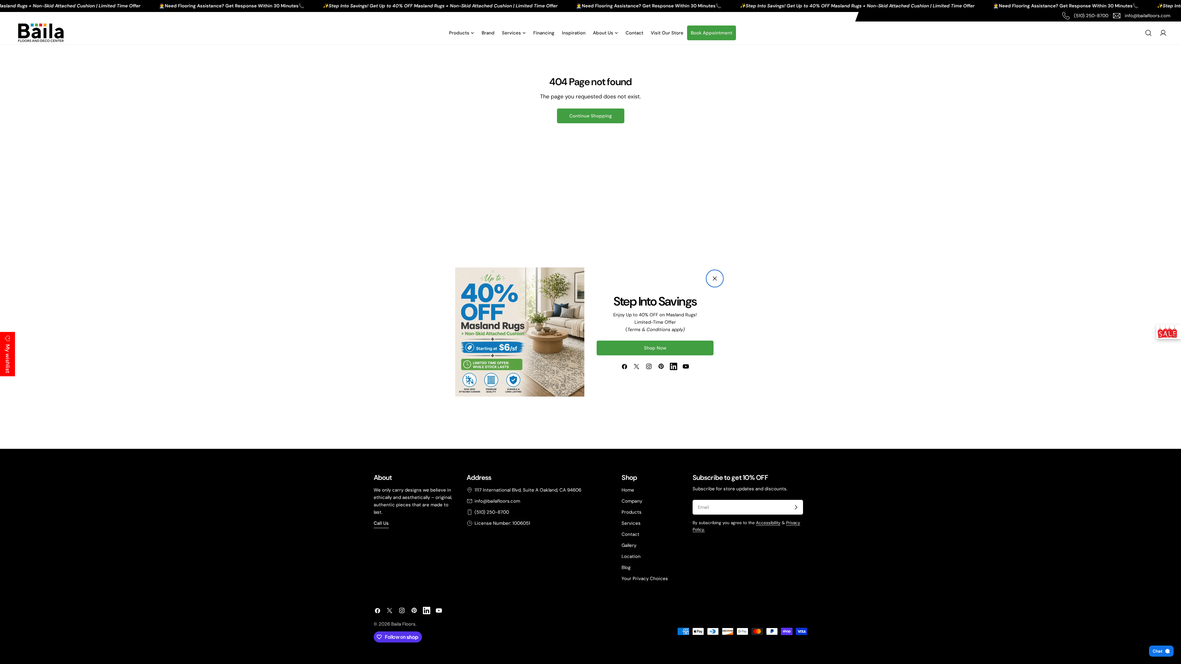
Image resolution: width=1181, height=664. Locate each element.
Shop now (655, 348)
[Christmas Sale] (1168, 332)
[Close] (714, 278)
